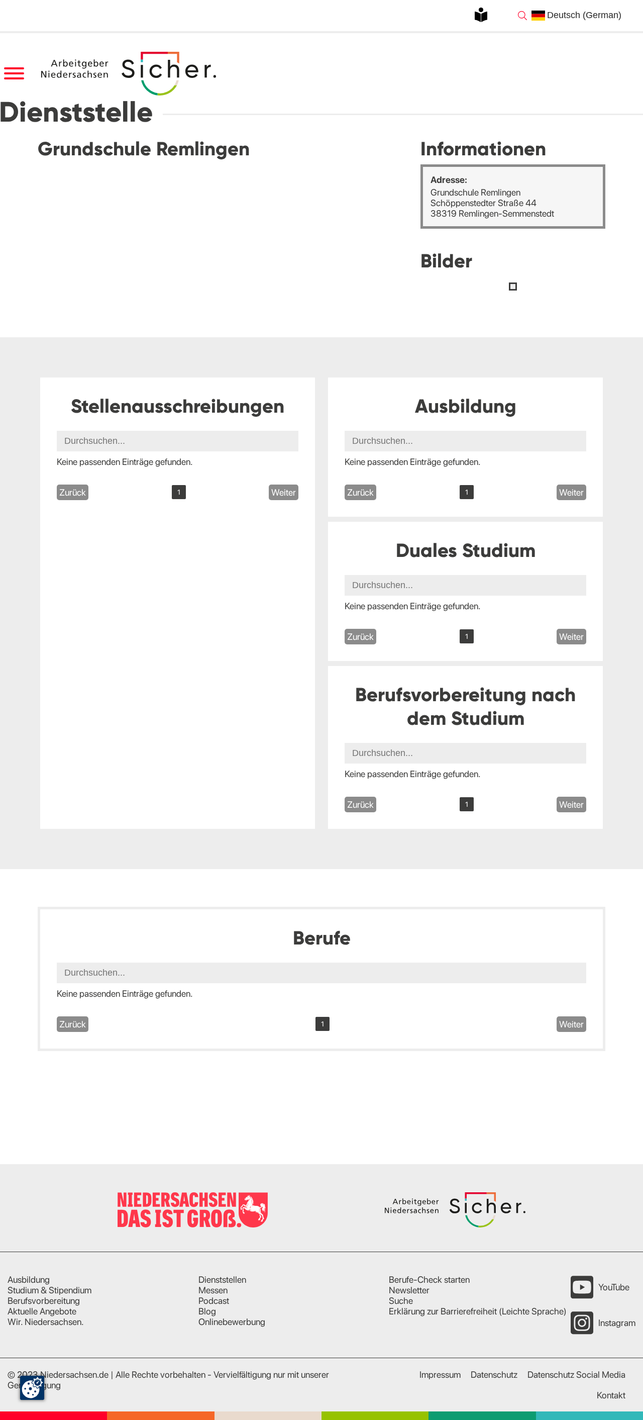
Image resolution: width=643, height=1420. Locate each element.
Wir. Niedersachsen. (46, 1321)
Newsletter (409, 1290)
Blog (207, 1311)
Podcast (213, 1300)
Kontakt (611, 1395)
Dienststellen (222, 1279)
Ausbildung (29, 1279)
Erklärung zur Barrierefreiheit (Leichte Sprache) (478, 1311)
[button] (513, 286)
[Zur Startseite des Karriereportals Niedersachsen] (129, 74)
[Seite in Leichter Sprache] (481, 15)
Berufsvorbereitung (44, 1300)
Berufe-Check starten (429, 1279)
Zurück (72, 492)
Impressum (440, 1374)
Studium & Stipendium (49, 1290)
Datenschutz (494, 1374)
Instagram (616, 1322)
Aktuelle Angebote (42, 1311)
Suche (401, 1300)
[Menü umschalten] (14, 73)
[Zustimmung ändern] (32, 1388)
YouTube (613, 1287)
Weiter (283, 492)
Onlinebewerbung (231, 1321)
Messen (213, 1290)
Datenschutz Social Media (576, 1374)
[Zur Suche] (522, 15)
